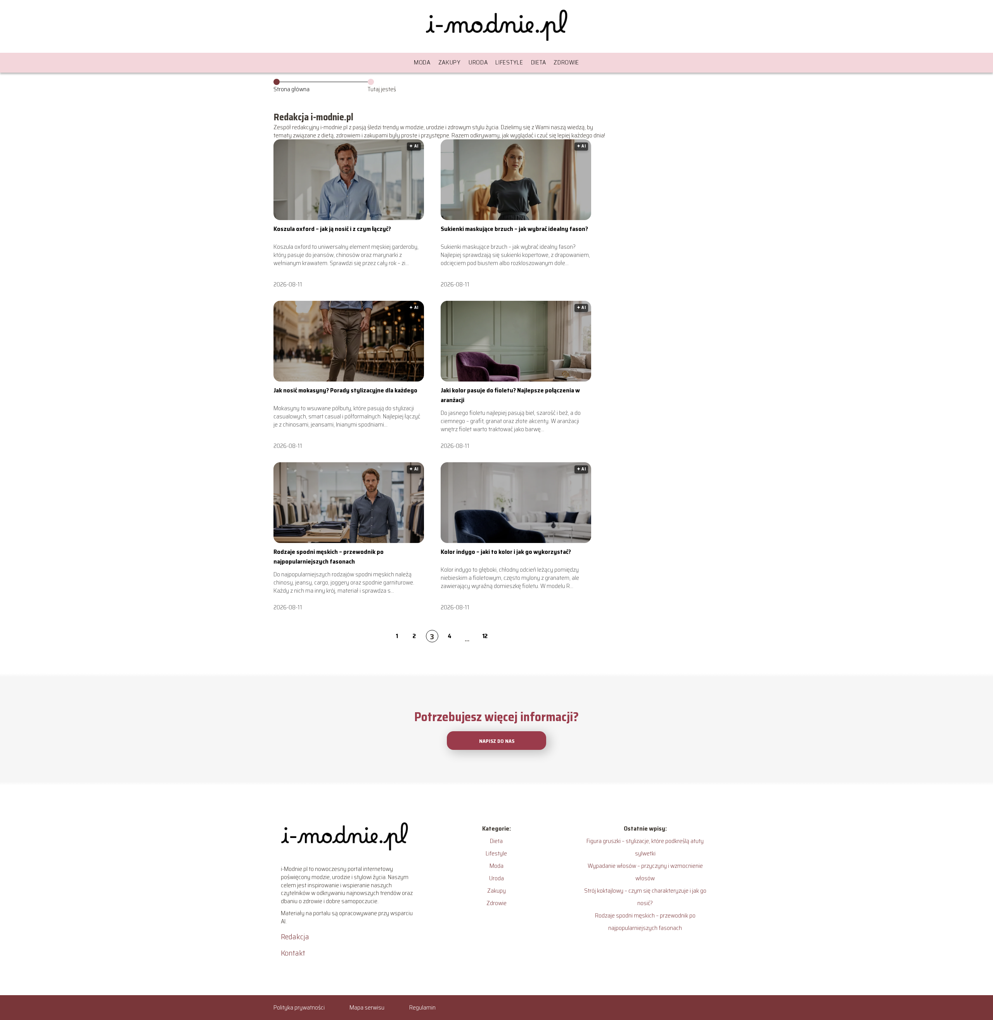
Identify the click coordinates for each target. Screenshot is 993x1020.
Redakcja (295, 937)
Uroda (478, 62)
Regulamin (422, 1007)
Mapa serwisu (366, 1007)
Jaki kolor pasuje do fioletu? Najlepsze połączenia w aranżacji (510, 394)
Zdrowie (566, 62)
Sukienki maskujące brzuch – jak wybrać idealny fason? (514, 229)
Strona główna (291, 89)
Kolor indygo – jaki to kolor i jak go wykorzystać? (506, 552)
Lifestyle (509, 62)
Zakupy (449, 62)
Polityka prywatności (299, 1007)
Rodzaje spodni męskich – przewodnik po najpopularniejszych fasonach (328, 556)
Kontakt (293, 953)
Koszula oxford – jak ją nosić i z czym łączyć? (332, 229)
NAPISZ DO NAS (496, 741)
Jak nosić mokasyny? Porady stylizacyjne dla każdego (345, 390)
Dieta (538, 62)
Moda (422, 62)
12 (485, 636)
